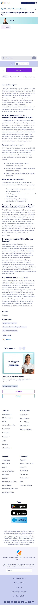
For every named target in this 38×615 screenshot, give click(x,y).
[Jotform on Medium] (15, 612)
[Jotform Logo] (2, 3)
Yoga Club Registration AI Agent (13, 386)
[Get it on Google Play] (18, 517)
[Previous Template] (3, 70)
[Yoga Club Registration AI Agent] (18, 372)
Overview (5, 76)
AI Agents (7, 3)
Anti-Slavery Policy (18, 606)
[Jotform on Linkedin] (11, 612)
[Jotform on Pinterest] (22, 612)
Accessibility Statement (19, 602)
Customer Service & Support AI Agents (14, 336)
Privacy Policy (18, 593)
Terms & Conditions (18, 589)
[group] (18, 386)
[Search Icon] (34, 9)
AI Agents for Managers (10, 339)
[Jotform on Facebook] (4, 612)
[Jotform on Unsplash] (32, 612)
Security (18, 597)
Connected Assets (14, 76)
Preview (18, 405)
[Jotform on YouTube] (25, 612)
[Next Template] (33, 70)
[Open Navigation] (35, 2)
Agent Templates (6, 9)
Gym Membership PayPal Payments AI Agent (17, 13)
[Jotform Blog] (18, 612)
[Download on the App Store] (18, 523)
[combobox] (21, 63)
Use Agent (18, 70)
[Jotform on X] (8, 612)
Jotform (8, 348)
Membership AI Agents (19, 9)
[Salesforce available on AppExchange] (18, 530)
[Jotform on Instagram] (29, 612)
